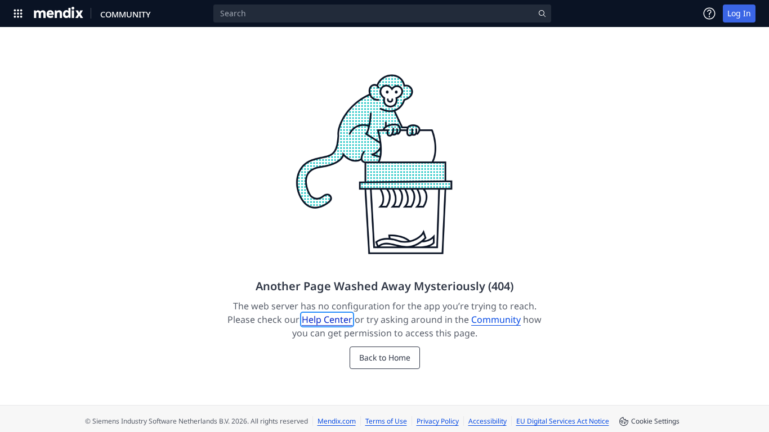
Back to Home (384, 357)
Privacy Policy (438, 421)
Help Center (327, 319)
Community (496, 319)
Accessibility (487, 421)
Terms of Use (386, 421)
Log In (739, 13)
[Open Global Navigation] (18, 13)
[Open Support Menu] (709, 13)
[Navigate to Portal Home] (59, 13)
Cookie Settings (655, 421)
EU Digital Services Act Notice (562, 421)
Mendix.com (337, 421)
